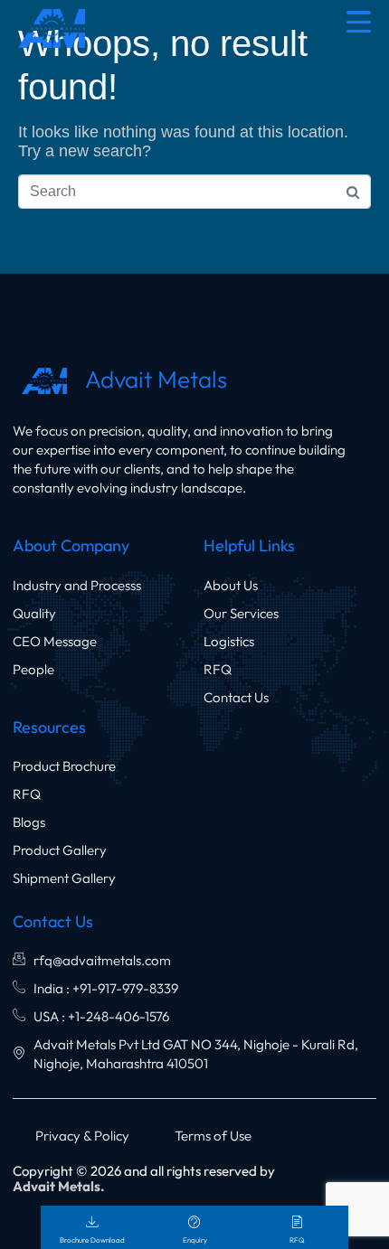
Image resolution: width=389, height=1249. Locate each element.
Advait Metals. (59, 1186)
